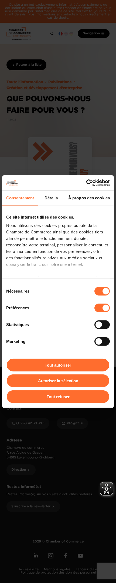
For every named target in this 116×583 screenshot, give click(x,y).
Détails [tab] (51, 197)
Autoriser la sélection (58, 380)
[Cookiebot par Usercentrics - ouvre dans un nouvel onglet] (86, 182)
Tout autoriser (58, 365)
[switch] (102, 307)
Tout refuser (58, 396)
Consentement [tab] (20, 197)
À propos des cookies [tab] (89, 197)
